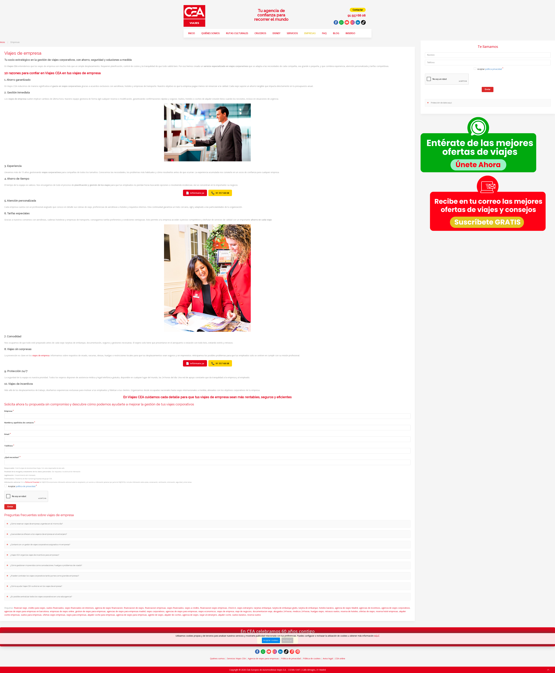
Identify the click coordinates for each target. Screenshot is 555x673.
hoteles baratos (326, 607)
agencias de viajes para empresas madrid (126, 611)
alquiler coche (224, 614)
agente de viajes (155, 614)
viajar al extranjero (208, 614)
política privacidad (493, 69)
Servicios (292, 33)
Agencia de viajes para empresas (263, 658)
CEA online (340, 658)
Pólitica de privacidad (291, 658)
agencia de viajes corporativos (395, 607)
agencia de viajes (190, 614)
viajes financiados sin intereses (79, 607)
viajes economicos (207, 611)
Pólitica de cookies (312, 658)
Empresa (8, 411)
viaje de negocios (243, 611)
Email (6, 434)
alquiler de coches (172, 614)
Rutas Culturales (237, 33)
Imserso (350, 33)
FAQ (324, 33)
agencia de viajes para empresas (131, 614)
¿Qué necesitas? (11, 457)
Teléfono (8, 445)
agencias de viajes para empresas (181, 611)
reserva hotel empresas (387, 611)
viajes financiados (175, 607)
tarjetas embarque (262, 607)
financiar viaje (20, 607)
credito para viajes (36, 607)
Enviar (10, 507)
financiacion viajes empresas (213, 607)
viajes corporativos (155, 611)
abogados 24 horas (282, 611)
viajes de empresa (40, 355)
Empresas (310, 33)
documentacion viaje (262, 611)
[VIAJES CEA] (194, 15)
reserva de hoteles (349, 611)
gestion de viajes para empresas (90, 611)
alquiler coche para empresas (101, 614)
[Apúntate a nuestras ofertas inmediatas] (478, 144)
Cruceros (260, 33)
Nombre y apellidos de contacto (19, 422)
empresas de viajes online (62, 611)
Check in (232, 607)
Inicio (191, 33)
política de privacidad (25, 486)
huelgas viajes (317, 611)
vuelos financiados (55, 607)
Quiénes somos (210, 33)
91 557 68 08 (220, 193)
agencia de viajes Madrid (346, 607)
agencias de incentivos (369, 607)
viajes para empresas (76, 614)
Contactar (358, 10)
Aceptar (21, 486)
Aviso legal (328, 658)
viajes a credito (192, 607)
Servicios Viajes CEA (236, 658)
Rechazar (287, 640)
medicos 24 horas (301, 611)
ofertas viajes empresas (54, 614)
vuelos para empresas (31, 614)
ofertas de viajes (367, 611)
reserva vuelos (254, 614)
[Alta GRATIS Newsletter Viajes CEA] (488, 203)
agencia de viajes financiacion (109, 607)
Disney (276, 33)
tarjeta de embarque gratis (284, 607)
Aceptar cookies (270, 640)
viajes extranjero (245, 607)
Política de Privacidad (32, 482)
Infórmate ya (195, 193)
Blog (336, 33)
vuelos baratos (239, 614)
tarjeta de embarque (308, 607)
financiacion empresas (155, 607)
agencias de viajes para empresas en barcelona (26, 611)
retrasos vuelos (332, 611)
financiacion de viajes (134, 607)
